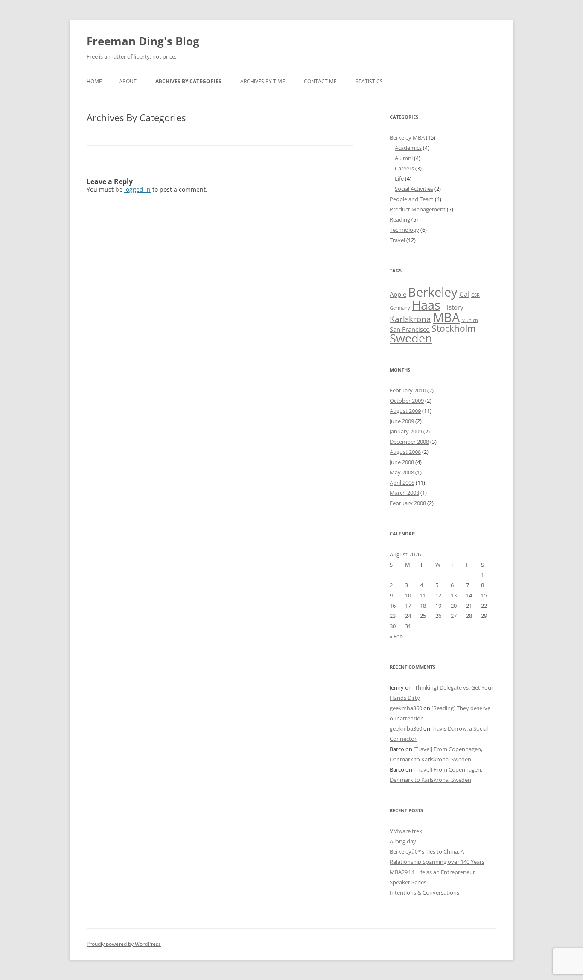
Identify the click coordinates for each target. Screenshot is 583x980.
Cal (464, 294)
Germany (400, 308)
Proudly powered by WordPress (124, 944)
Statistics (369, 81)
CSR (475, 295)
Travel (397, 240)
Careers (404, 168)
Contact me (320, 81)
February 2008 (408, 503)
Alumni (404, 158)
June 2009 (402, 421)
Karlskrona (410, 319)
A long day (403, 841)
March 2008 (404, 493)
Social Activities (414, 189)
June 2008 (402, 462)
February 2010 (408, 390)
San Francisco (410, 329)
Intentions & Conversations (424, 892)
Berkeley (433, 292)
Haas (426, 304)
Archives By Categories (188, 81)
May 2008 (402, 472)
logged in (137, 189)
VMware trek (406, 831)
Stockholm (453, 328)
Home (94, 81)
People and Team (412, 199)
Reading (400, 219)
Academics (408, 148)
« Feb (396, 636)
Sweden (411, 338)
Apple (398, 294)
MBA (446, 317)
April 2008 (402, 482)
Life (399, 178)
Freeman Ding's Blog (143, 41)
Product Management (418, 209)
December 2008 (409, 441)
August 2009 (405, 411)
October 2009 (407, 400)
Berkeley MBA (407, 137)
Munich (469, 320)
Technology (404, 230)
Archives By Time (262, 81)
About (128, 81)
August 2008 (405, 452)
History (452, 307)
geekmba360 (406, 708)
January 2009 (406, 431)
